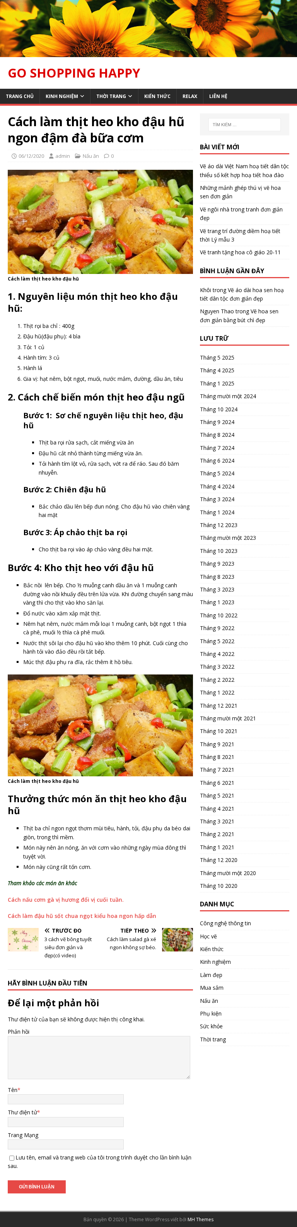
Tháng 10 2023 (218, 550)
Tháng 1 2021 (217, 847)
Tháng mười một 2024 (228, 396)
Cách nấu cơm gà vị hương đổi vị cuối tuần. (66, 899)
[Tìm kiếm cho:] (245, 124)
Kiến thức (157, 96)
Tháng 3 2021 (217, 821)
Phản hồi (18, 1031)
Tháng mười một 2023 (228, 537)
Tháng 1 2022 (217, 692)
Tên (12, 1089)
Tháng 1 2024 (217, 512)
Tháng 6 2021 (217, 782)
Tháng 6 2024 (217, 460)
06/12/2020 (31, 155)
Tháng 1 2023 (217, 602)
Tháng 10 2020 (218, 885)
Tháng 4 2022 (217, 653)
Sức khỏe (211, 1026)
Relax (190, 96)
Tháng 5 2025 (217, 357)
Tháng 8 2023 (217, 576)
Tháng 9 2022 (217, 628)
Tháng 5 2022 (217, 641)
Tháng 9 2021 (217, 744)
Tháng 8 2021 (217, 757)
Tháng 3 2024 (217, 499)
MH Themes (200, 1219)
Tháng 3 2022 (217, 666)
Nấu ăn (91, 155)
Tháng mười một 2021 (228, 718)
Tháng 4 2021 (217, 808)
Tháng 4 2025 (217, 370)
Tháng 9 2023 (217, 563)
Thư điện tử (22, 1112)
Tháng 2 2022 (217, 679)
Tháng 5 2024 (217, 473)
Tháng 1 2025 (217, 383)
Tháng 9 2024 (217, 422)
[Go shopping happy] (148, 52)
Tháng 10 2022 (218, 615)
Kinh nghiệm (62, 96)
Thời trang (111, 96)
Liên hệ (218, 96)
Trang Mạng (23, 1135)
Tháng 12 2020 (218, 860)
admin (62, 155)
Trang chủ (20, 96)
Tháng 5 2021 (217, 795)
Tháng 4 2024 (217, 486)
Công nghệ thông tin (225, 923)
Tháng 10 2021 (218, 731)
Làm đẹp (211, 975)
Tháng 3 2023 (217, 589)
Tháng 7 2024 (217, 447)
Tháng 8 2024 (217, 434)
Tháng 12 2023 (218, 525)
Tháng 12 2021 (218, 705)
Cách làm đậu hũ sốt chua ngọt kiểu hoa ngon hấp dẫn (82, 915)
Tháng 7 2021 (217, 769)
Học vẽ (208, 936)
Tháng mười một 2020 (228, 873)
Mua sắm (212, 987)
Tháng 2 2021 (217, 834)
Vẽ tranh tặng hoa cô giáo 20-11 (240, 252)
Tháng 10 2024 (218, 409)
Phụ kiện (211, 1013)
